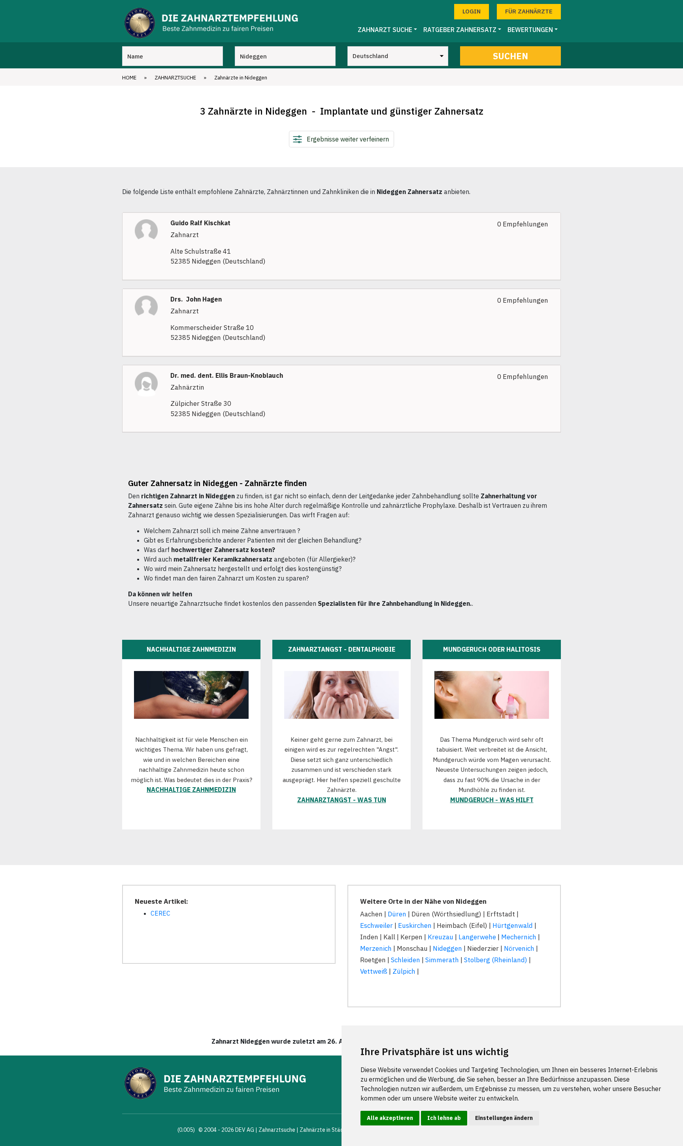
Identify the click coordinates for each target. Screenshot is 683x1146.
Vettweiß (373, 971)
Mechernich (518, 937)
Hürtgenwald (512, 925)
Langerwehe (477, 937)
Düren (397, 914)
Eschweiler (376, 925)
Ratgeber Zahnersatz (459, 30)
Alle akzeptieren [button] (390, 1117)
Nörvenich (519, 948)
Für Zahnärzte (529, 11)
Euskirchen (415, 925)
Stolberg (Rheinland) (495, 960)
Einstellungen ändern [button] (504, 1117)
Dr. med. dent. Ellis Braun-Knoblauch (226, 375)
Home (129, 77)
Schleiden (405, 960)
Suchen (510, 56)
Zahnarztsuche (175, 77)
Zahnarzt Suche (385, 30)
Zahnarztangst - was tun (341, 800)
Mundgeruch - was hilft (492, 800)
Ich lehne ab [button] (444, 1117)
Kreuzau (440, 937)
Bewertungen (530, 30)
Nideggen (447, 948)
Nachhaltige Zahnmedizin (191, 790)
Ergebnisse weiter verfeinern (348, 139)
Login (471, 11)
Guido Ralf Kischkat (200, 223)
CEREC (160, 913)
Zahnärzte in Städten (326, 1129)
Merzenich (376, 948)
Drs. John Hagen (196, 299)
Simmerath (442, 960)
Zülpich (403, 971)
